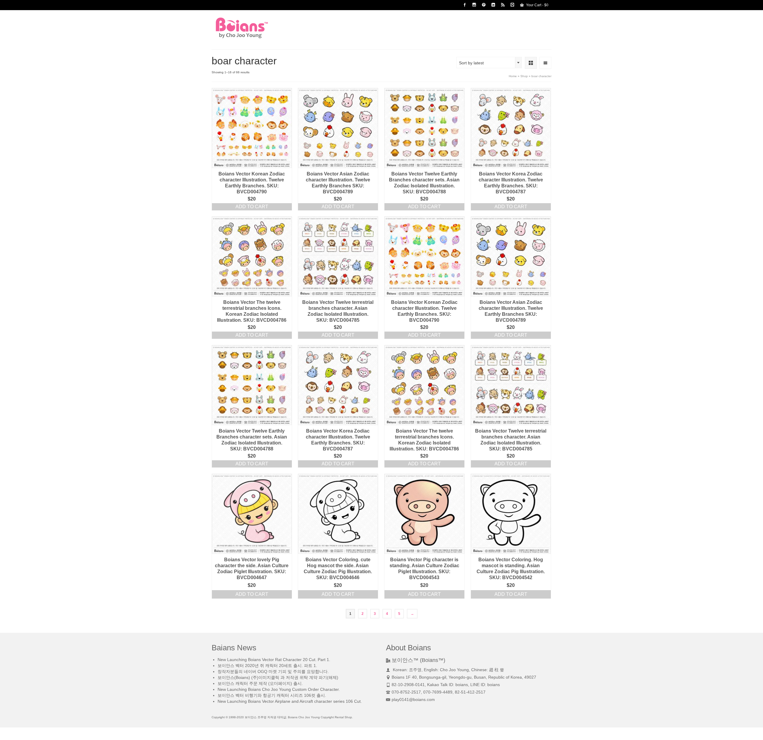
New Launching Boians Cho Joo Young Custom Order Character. (279, 689)
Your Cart (536, 5)
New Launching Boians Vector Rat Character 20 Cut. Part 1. (274, 659)
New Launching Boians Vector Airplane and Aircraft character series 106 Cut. (290, 701)
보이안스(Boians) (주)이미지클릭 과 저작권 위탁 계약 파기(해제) (278, 677)
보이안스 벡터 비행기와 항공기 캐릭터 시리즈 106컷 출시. (272, 695)
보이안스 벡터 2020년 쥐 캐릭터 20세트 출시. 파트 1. (267, 665)
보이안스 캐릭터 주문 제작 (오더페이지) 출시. (260, 683)
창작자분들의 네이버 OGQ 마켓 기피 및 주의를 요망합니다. (273, 671)
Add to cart (251, 206)
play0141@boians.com (413, 699)
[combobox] (489, 62)
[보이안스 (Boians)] (265, 28)
